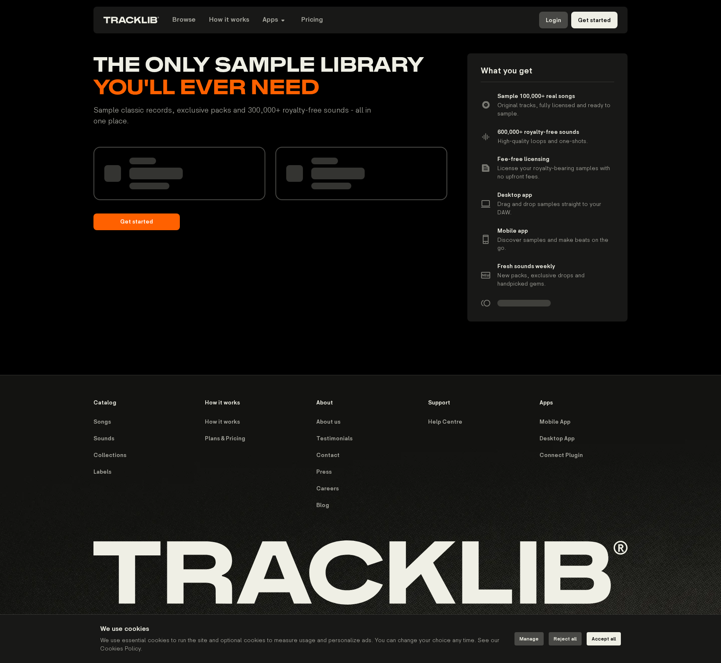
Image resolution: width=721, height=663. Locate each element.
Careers (327, 488)
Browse (184, 20)
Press (324, 471)
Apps (270, 20)
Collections (109, 455)
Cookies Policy (120, 648)
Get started (594, 20)
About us (328, 421)
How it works (229, 20)
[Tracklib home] (131, 20)
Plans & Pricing (225, 438)
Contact (328, 455)
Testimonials (334, 438)
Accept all (604, 639)
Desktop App (557, 438)
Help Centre (445, 421)
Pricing (312, 20)
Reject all (565, 639)
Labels (102, 471)
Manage (529, 639)
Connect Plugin (561, 455)
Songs (102, 421)
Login (553, 20)
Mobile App (554, 421)
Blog (322, 505)
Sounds (103, 438)
